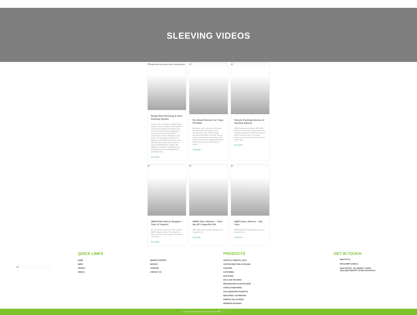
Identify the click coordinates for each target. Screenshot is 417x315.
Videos (81, 272)
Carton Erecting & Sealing (236, 264)
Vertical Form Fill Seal (235, 260)
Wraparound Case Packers (237, 284)
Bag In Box (228, 276)
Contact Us (156, 272)
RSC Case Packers (232, 280)
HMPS (80, 264)
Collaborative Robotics (235, 292)
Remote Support (158, 260)
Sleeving (227, 268)
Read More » (155, 157)
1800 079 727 (345, 259)
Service (154, 264)
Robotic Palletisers (233, 299)
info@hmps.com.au (349, 264)
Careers (154, 268)
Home (80, 260)
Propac (81, 268)
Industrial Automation (234, 295)
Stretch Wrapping (232, 288)
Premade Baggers (232, 303)
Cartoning (228, 272)
